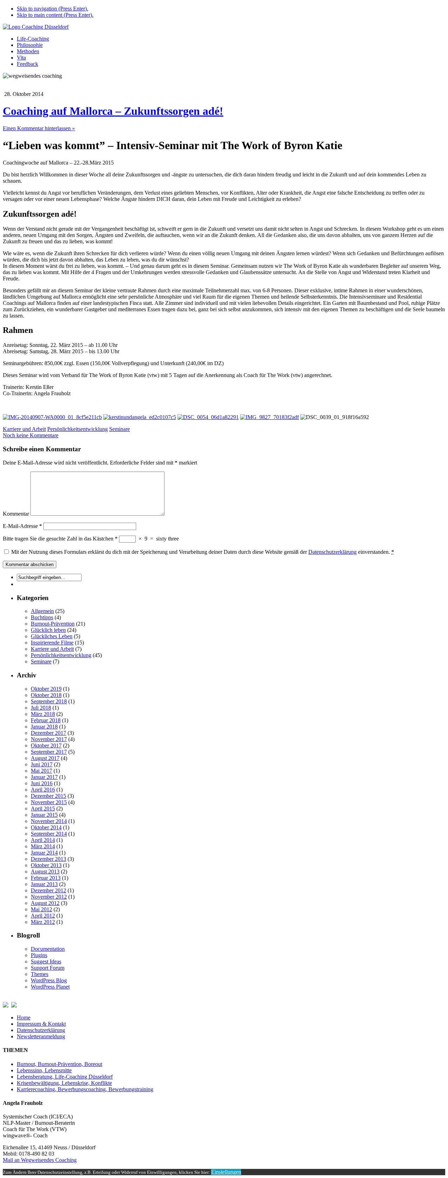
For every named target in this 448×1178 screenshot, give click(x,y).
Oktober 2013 (46, 865)
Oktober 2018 (46, 695)
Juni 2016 (41, 783)
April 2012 (43, 916)
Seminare (119, 429)
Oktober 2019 (46, 689)
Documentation (48, 949)
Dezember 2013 (48, 859)
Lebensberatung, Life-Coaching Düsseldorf (65, 1077)
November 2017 (49, 739)
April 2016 (43, 790)
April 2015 (43, 808)
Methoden (28, 51)
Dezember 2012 (48, 890)
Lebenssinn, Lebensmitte (44, 1070)
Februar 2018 (46, 720)
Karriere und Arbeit (24, 429)
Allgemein (42, 611)
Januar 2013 (44, 884)
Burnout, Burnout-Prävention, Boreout (59, 1064)
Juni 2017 (41, 764)
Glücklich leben (48, 630)
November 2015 (49, 802)
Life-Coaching (33, 39)
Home (23, 1017)
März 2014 (43, 846)
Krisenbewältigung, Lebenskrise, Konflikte (64, 1083)
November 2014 (49, 821)
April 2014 (43, 840)
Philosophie (30, 45)
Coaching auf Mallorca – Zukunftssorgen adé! (113, 111)
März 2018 (43, 714)
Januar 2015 (44, 815)
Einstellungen (226, 1172)
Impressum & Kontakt (41, 1024)
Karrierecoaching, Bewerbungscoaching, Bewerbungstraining (85, 1089)
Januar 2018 (44, 727)
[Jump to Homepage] (36, 27)
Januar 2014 (44, 853)
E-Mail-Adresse (22, 526)
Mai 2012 (41, 909)
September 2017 (49, 752)
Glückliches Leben (51, 636)
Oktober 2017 (46, 745)
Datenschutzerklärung (332, 552)
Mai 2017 (41, 771)
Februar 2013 (46, 878)
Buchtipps (42, 617)
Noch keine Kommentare (30, 435)
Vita (21, 58)
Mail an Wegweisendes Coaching (40, 1160)
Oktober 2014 (46, 827)
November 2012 (49, 897)
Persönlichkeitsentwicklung (77, 429)
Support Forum (47, 968)
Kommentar (16, 514)
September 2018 (49, 701)
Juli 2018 (41, 708)
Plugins (39, 955)
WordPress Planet (50, 987)
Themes (39, 974)
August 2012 (45, 903)
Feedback (27, 64)
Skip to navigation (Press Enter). (52, 9)
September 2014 (49, 834)
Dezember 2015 (48, 796)
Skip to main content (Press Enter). (55, 15)
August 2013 (45, 871)
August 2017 (45, 758)
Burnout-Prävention (53, 624)
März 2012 (43, 922)
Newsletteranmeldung (41, 1036)
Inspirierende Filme (52, 643)
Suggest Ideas (46, 961)
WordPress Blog (49, 980)
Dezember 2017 (48, 733)
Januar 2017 (44, 777)
